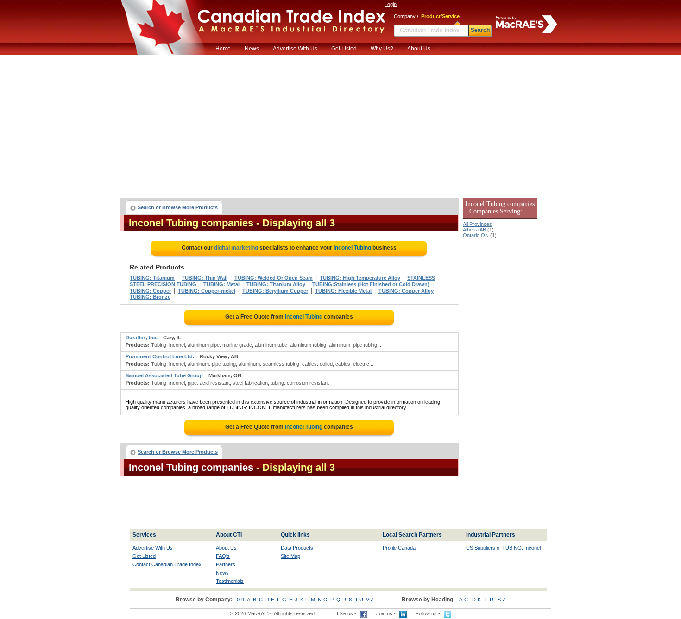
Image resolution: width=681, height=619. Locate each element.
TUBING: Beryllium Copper (275, 291)
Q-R (341, 599)
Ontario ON (476, 235)
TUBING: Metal (221, 284)
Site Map (290, 556)
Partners (225, 564)
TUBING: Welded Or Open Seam (273, 278)
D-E (269, 599)
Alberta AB (474, 229)
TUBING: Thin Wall (204, 278)
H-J (293, 599)
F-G (281, 599)
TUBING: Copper (150, 291)
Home (223, 48)
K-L (304, 599)
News (252, 48)
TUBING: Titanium (152, 278)
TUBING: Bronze (150, 297)
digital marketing (236, 247)
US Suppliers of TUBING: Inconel (503, 547)
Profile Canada (399, 547)
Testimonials (230, 581)
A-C (463, 599)
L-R (489, 599)
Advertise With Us (295, 48)
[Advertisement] (340, 124)
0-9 (240, 599)
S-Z (502, 599)
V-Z (370, 599)
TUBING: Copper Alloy (406, 291)
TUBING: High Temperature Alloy (360, 278)
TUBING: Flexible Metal (343, 291)
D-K (476, 599)
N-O (323, 599)
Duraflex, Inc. (142, 337)
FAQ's (223, 556)
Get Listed (344, 48)
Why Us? (382, 48)
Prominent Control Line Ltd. (160, 356)
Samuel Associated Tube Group (165, 375)
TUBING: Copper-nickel (206, 291)
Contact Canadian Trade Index (167, 564)
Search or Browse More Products (178, 207)
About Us (418, 48)
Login (391, 4)
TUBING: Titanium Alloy (275, 284)
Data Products (297, 547)
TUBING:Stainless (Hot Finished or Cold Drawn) (370, 284)
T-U (359, 599)
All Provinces (477, 224)
